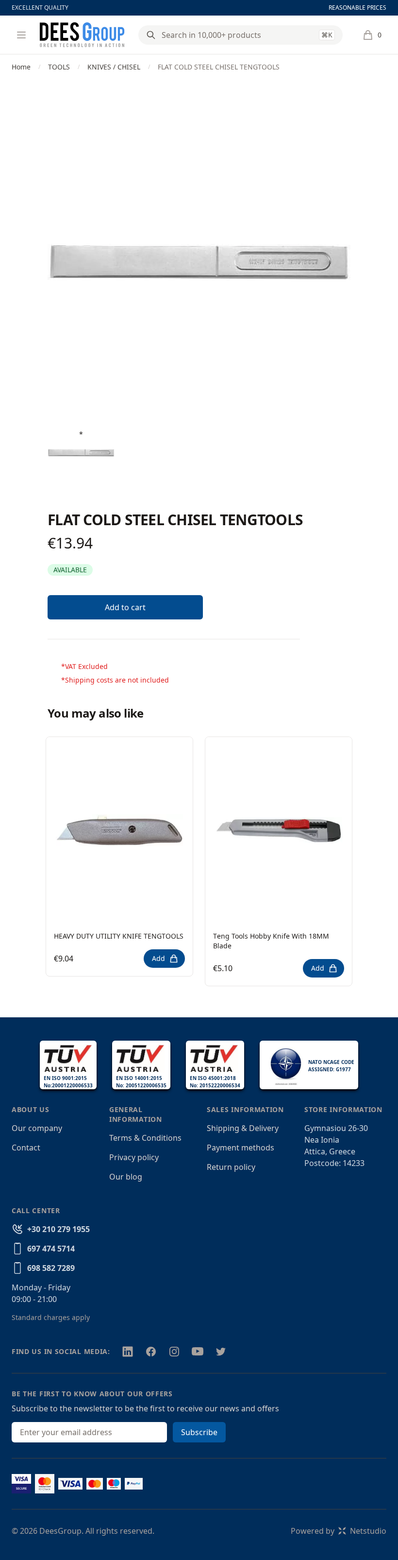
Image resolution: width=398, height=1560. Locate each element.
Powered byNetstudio (338, 1531)
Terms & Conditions (145, 1137)
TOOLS (59, 66)
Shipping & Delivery (243, 1128)
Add (158, 958)
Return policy (231, 1167)
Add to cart (125, 607)
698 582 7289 (51, 1268)
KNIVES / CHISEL (113, 66)
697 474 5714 (51, 1248)
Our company (37, 1128)
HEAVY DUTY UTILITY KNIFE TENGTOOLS (118, 936)
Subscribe (199, 1432)
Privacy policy (134, 1157)
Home (21, 66)
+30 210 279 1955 (58, 1229)
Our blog (125, 1176)
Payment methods (240, 1147)
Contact (26, 1147)
